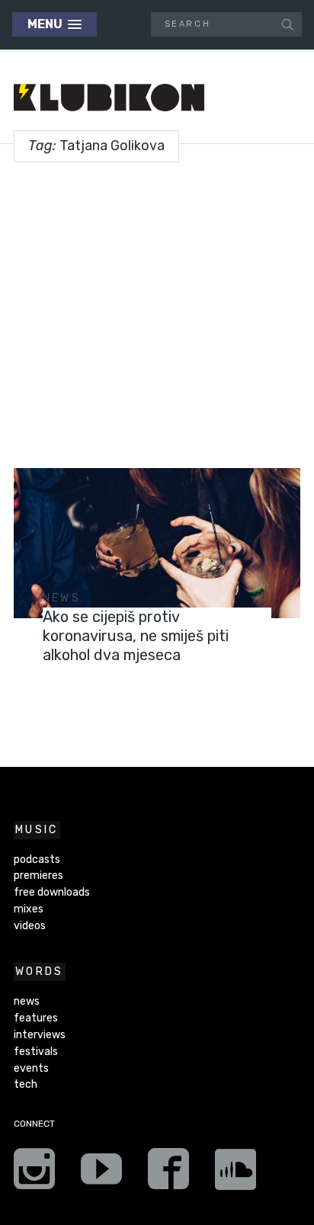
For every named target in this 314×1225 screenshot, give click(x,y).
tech (25, 1084)
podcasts (37, 859)
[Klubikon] (109, 98)
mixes (28, 909)
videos (30, 925)
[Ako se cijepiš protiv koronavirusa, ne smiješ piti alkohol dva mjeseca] (157, 543)
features (36, 1018)
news (62, 598)
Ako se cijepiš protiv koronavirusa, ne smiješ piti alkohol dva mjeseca (136, 636)
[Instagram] (34, 1174)
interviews (40, 1034)
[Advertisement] (157, 309)
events (31, 1068)
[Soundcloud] (235, 1174)
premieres (38, 875)
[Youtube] (101, 1174)
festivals (36, 1051)
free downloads (52, 892)
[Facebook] (168, 1174)
